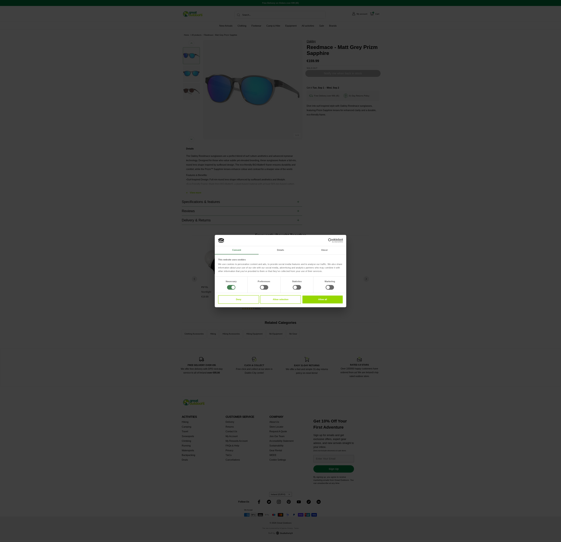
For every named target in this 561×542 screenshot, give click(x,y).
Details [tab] (280, 250)
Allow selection (280, 299)
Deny (238, 299)
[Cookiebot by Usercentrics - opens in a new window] (330, 240)
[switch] (264, 287)
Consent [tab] (236, 250)
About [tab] (324, 250)
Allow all (322, 299)
